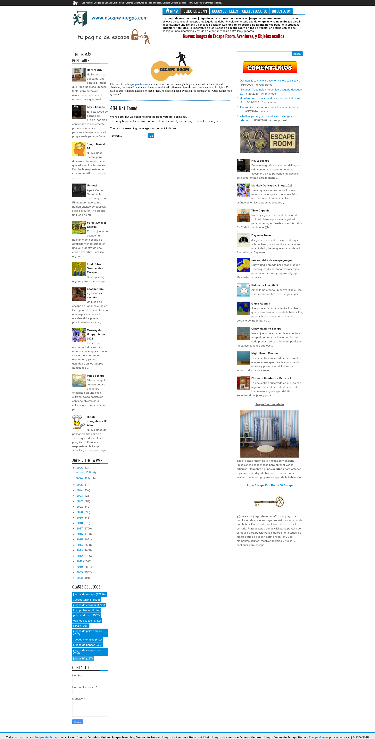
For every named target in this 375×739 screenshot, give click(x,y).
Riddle (77, 625)
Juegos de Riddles (225, 11)
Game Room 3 (260, 303)
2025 (80, 484)
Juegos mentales (83, 639)
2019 (80, 517)
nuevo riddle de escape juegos (272, 260)
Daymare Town (261, 235)
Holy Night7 (95, 69)
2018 (80, 523)
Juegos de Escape (194, 11)
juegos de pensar (84, 644)
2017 (80, 528)
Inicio (174, 11)
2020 (80, 512)
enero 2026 (83, 477)
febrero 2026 (84, 472)
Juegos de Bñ (281, 11)
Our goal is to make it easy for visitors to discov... (270, 80)
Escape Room (82, 610)
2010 (80, 566)
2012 (80, 555)
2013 (80, 550)
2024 (80, 490)
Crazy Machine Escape (266, 328)
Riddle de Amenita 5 (264, 285)
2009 (80, 572)
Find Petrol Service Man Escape (95, 268)
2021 (80, 506)
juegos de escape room (87, 650)
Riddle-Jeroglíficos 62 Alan (97, 421)
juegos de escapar (84, 604)
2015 (80, 539)
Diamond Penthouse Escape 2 (271, 378)
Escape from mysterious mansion (95, 293)
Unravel (92, 185)
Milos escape (95, 375)
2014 (80, 544)
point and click (82, 615)
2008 (80, 577)
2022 (80, 501)
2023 (80, 495)
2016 (80, 534)
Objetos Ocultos (255, 11)
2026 (80, 467)
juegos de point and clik (87, 630)
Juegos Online (82, 599)
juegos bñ (79, 658)
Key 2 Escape (96, 106)
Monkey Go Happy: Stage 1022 (96, 334)
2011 (80, 561)
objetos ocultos (82, 620)
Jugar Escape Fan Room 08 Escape (269, 485)
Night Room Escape (264, 353)
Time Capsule (260, 210)
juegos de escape (84, 594)
